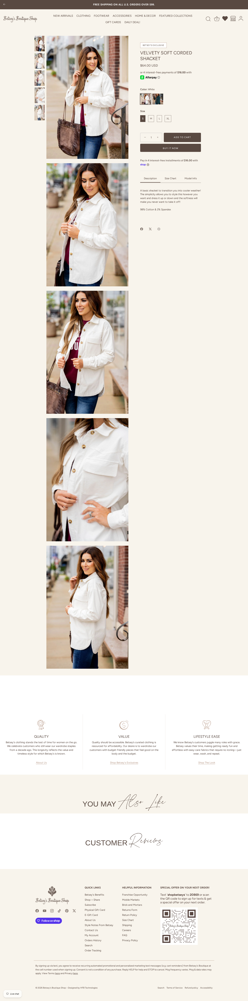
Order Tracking (93, 950)
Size (142, 111)
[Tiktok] (59, 910)
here (57, 973)
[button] (87, 97)
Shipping (127, 925)
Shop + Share (92, 899)
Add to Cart (182, 137)
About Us (41, 762)
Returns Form (129, 909)
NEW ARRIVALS (63, 15)
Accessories (122, 15)
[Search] (208, 19)
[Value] (124, 724)
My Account (92, 935)
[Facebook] (37, 910)
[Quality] (41, 724)
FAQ (124, 935)
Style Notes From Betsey (99, 925)
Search (88, 945)
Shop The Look (206, 762)
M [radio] (151, 118)
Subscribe (90, 904)
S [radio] (143, 118)
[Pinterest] (66, 910)
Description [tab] (150, 178)
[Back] (4, 4)
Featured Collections (175, 15)
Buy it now (170, 148)
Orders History (93, 940)
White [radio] (145, 99)
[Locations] (233, 19)
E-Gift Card (91, 915)
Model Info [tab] (191, 178)
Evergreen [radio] (157, 99)
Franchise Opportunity (134, 894)
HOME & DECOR (145, 15)
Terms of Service (175, 987)
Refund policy (191, 987)
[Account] (241, 19)
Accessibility (206, 987)
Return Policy (129, 915)
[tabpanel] (170, 204)
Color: (147, 89)
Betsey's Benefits (94, 894)
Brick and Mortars (132, 904)
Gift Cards (113, 22)
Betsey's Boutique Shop (54, 987)
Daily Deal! (132, 22)
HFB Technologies (89, 987)
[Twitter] (74, 910)
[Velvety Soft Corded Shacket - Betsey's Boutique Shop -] (39, 44)
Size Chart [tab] (170, 178)
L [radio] (159, 118)
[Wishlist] (225, 19)
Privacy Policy (130, 940)
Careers (126, 930)
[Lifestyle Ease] (206, 724)
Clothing (83, 15)
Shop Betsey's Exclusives (124, 762)
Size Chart (128, 920)
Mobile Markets (131, 899)
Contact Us (91, 930)
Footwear (101, 15)
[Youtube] (44, 910)
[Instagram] (52, 910)
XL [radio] (168, 118)
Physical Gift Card (95, 909)
